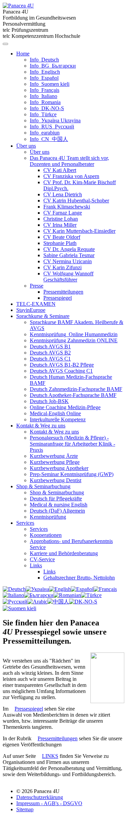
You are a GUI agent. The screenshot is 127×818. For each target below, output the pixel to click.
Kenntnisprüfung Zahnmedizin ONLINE (74, 340)
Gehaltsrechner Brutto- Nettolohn (79, 577)
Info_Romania (45, 102)
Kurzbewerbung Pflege (55, 462)
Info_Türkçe (43, 114)
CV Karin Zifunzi (62, 267)
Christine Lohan (60, 219)
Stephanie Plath (60, 243)
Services (39, 529)
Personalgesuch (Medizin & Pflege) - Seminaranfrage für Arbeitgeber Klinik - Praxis (72, 444)
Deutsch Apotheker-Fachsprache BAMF (73, 395)
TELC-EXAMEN (36, 304)
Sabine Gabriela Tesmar (68, 255)
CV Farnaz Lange (62, 213)
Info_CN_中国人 (49, 139)
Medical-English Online (55, 413)
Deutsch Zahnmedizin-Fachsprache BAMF (76, 389)
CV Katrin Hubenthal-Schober (76, 200)
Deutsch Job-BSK (49, 401)
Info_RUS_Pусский (52, 126)
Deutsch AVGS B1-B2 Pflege (62, 365)
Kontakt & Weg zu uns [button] (40, 425)
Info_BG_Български (53, 66)
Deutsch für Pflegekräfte (56, 498)
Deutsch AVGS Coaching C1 (61, 371)
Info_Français (44, 90)
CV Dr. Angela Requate (69, 249)
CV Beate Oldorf (61, 237)
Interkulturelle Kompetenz (58, 419)
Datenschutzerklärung (39, 797)
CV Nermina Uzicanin (67, 261)
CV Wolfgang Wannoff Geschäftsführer (68, 276)
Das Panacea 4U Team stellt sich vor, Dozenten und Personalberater (69, 161)
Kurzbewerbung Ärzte (54, 456)
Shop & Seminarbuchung (57, 492)
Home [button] (22, 53)
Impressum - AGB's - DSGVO (49, 803)
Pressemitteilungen (63, 292)
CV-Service (42, 559)
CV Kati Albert (59, 170)
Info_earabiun (45, 132)
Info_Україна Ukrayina (55, 120)
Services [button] (25, 523)
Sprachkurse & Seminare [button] (42, 316)
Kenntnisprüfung (48, 517)
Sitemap (25, 809)
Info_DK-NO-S (47, 108)
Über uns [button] (26, 146)
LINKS (50, 756)
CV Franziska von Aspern (71, 176)
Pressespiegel (57, 298)
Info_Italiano (43, 96)
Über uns (39, 152)
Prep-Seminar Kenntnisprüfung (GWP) (71, 474)
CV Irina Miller (60, 225)
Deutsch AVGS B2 (50, 352)
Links (36, 565)
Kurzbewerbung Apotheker (59, 468)
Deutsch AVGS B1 (50, 346)
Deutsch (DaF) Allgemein (57, 511)
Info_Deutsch (44, 60)
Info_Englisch (45, 72)
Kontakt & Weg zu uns (54, 432)
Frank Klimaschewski (66, 206)
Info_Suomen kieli (49, 84)
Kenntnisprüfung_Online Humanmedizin (74, 334)
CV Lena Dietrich (62, 194)
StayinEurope (30, 310)
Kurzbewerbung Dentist (55, 480)
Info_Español (44, 78)
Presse (36, 286)
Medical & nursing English (58, 504)
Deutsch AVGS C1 (50, 359)
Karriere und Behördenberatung (64, 553)
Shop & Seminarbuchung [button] (43, 486)
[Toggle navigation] (5, 44)
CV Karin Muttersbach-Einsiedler (79, 231)
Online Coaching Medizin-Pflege (65, 407)
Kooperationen (46, 535)
